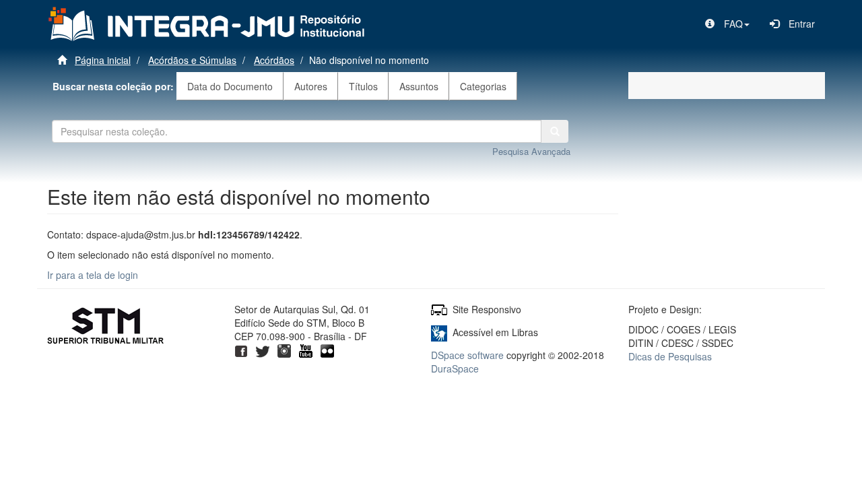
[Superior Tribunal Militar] (106, 327)
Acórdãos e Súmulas (192, 60)
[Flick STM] (327, 349)
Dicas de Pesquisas (670, 356)
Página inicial (103, 60)
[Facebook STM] (241, 349)
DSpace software (467, 355)
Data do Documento (230, 86)
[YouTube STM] (305, 349)
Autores (310, 86)
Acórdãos (274, 60)
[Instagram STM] (284, 349)
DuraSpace (455, 368)
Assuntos (418, 86)
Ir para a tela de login (92, 275)
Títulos (363, 86)
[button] (727, 23)
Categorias (483, 86)
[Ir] (554, 131)
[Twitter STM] (262, 349)
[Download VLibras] (439, 332)
